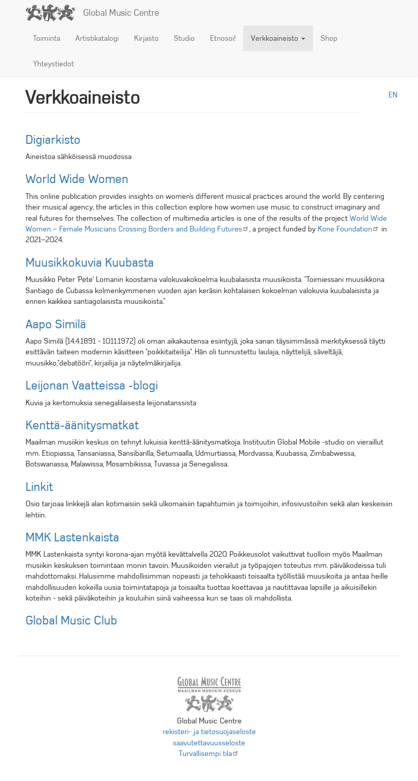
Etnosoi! (223, 38)
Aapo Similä (55, 324)
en (393, 94)
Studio (184, 38)
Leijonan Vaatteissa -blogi (91, 385)
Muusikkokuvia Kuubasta (89, 262)
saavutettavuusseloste (209, 742)
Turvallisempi (205, 753)
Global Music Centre (121, 12)
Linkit (39, 487)
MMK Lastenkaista (72, 537)
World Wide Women (76, 179)
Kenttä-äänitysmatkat (82, 425)
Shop (329, 38)
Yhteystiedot (53, 63)
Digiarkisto (53, 140)
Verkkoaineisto (275, 38)
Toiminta (46, 38)
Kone (345, 228)
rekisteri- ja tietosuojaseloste (209, 731)
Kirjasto (146, 38)
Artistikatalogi (97, 38)
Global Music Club (71, 620)
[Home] (54, 12)
